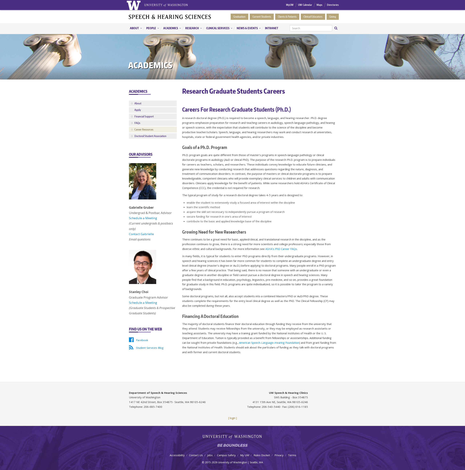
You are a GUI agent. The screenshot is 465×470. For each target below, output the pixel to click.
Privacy (279, 455)
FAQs (137, 123)
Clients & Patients (287, 16)
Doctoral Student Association (150, 136)
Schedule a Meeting (143, 218)
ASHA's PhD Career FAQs (281, 249)
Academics (169, 28)
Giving (332, 16)
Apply (137, 110)
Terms (292, 455)
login (232, 418)
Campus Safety (226, 455)
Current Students (261, 16)
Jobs (210, 455)
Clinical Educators (313, 16)
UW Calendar (305, 4)
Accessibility (177, 455)
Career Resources (143, 129)
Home (133, 5)
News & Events (245, 28)
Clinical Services (216, 28)
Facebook (142, 340)
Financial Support (144, 116)
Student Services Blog (149, 348)
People (149, 28)
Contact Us (196, 455)
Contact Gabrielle (141, 234)
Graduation (239, 16)
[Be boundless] (232, 446)
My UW (244, 455)
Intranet (271, 28)
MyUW (290, 4)
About (132, 28)
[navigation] (232, 28)
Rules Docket (262, 455)
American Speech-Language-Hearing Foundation (269, 342)
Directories (333, 4)
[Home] (170, 16)
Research (190, 28)
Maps (320, 4)
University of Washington (232, 437)
